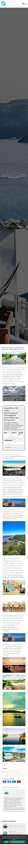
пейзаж (12, 774)
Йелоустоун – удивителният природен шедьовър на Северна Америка (16, 833)
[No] (26, 839)
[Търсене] (21, 10)
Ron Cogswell (20, 765)
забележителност (13, 771)
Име (6, 432)
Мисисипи (5, 774)
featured (5, 771)
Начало (9, 173)
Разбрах (6, 841)
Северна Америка (8, 174)
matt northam (11, 765)
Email (14, 432)
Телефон (21, 433)
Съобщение (8, 440)
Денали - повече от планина (17, 826)
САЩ (17, 174)
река (23, 774)
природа (18, 774)
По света (17, 173)
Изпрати (8, 447)
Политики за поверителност (17, 841)
